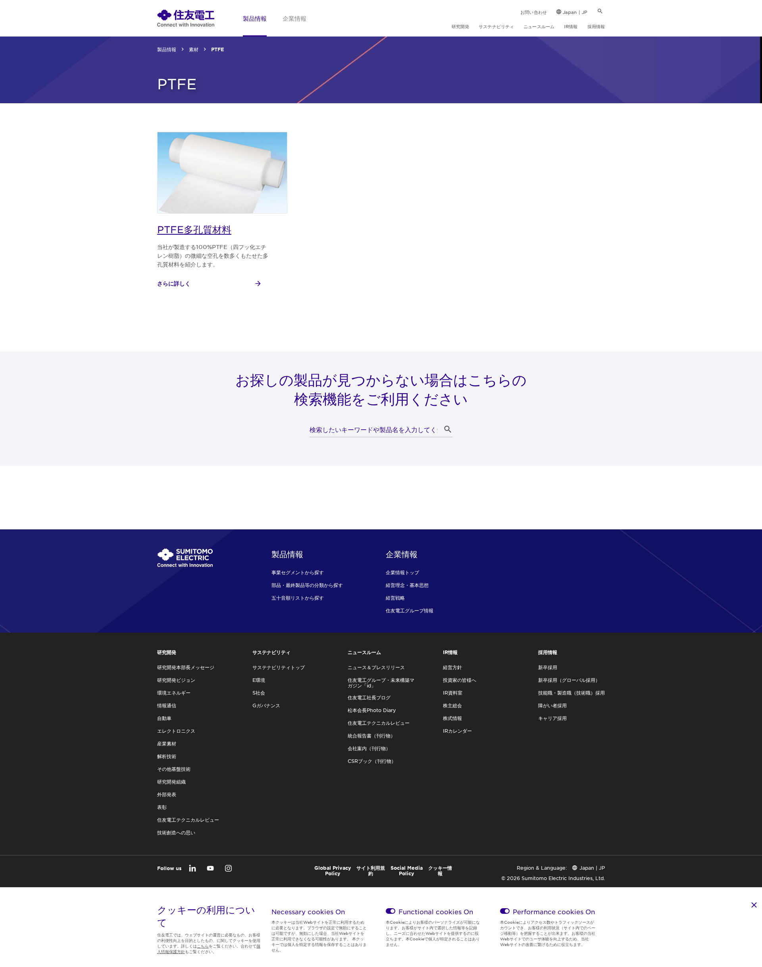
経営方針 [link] (452, 667)
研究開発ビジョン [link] (176, 680)
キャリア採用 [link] (552, 718)
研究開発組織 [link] (171, 781)
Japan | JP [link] (575, 12)
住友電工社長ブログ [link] (369, 697)
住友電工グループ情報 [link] (409, 610)
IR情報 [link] (570, 26)
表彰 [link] (162, 807)
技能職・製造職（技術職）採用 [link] (571, 692)
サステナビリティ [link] (496, 26)
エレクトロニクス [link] (176, 730)
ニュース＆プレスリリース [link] (376, 667)
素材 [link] (193, 49)
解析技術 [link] (166, 756)
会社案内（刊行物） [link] (369, 748)
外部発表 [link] (166, 794)
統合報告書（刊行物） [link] (371, 735)
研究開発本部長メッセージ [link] (185, 667)
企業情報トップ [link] (402, 572)
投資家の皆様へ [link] (459, 680)
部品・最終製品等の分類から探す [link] (307, 585)
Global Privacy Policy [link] (332, 870)
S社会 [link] (258, 692)
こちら (203, 945)
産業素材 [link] (166, 743)
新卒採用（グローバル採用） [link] (569, 680)
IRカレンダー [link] (457, 730)
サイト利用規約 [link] (370, 870)
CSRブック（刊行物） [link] (372, 761)
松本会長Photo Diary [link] (372, 710)
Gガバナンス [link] (266, 705)
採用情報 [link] (596, 26)
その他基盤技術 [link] (173, 769)
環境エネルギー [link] (173, 692)
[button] (447, 429)
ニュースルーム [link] (538, 26)
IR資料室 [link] (452, 692)
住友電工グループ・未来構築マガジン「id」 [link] (381, 682)
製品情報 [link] (255, 18)
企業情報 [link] (294, 18)
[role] (209, 283)
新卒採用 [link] (547, 667)
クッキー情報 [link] (440, 870)
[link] (185, 18)
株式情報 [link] (452, 718)
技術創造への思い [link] (176, 832)
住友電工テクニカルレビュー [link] (188, 819)
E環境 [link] (258, 680)
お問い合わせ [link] (533, 12)
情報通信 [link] (166, 705)
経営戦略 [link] (395, 597)
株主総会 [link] (452, 705)
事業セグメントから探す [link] (297, 572)
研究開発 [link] (460, 26)
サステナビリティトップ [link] (278, 667)
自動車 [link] (164, 718)
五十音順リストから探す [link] (297, 597)
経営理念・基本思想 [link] (407, 585)
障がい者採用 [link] (552, 705)
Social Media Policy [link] (407, 870)
